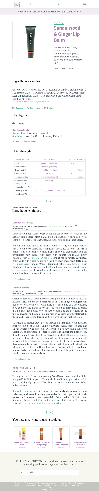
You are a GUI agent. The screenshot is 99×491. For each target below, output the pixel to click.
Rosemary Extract (31, 95)
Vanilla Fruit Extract (22, 98)
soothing (45, 170)
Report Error (35, 107)
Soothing (17, 136)
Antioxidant (19, 133)
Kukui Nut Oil (56, 89)
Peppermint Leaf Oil (22, 187)
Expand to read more (23, 279)
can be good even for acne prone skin (43, 403)
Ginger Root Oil (44, 92)
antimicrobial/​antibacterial (57, 190)
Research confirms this (24, 391)
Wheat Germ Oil (70, 95)
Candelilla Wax (76, 89)
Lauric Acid (22, 264)
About (55, 489)
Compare (19, 107)
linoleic (34, 257)
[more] (49, 201)
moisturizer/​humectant (49, 176)
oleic (46, 257)
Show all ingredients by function (27, 141)
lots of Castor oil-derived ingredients (42, 341)
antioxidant (35, 190)
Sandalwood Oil (52, 95)
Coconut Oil (18, 89)
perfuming (53, 163)
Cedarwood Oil (64, 92)
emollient (44, 163)
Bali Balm (59, 23)
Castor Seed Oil (37, 89)
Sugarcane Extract (23, 92)
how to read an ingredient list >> (36, 101)
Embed (50, 107)
